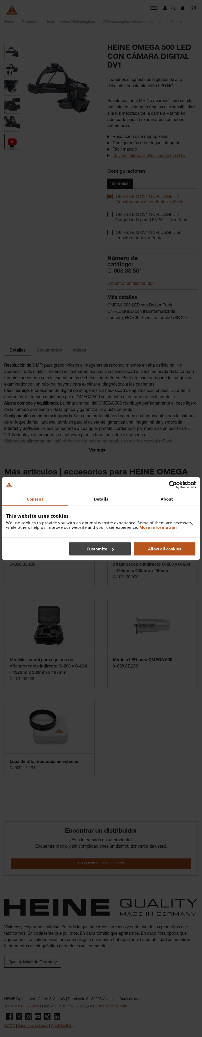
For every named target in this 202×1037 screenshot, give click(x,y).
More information (158, 527)
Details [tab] (101, 499)
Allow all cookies (164, 548)
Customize (97, 548)
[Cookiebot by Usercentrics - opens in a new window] (173, 485)
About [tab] (167, 499)
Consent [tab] (35, 499)
